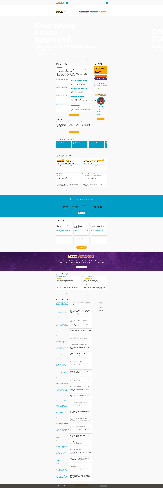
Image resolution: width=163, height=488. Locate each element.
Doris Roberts (84, 88)
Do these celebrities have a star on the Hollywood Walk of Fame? (61, 125)
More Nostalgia (74, 132)
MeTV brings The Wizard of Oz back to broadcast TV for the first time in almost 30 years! (100, 89)
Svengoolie (100, 71)
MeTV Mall (95, 14)
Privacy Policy (86, 485)
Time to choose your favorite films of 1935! (99, 232)
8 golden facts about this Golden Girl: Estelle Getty (66, 165)
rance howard (79, 80)
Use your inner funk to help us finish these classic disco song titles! (80, 430)
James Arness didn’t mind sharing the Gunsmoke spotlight (80, 348)
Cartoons (100, 106)
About (101, 304)
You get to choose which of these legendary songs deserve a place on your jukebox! (99, 226)
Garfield (97, 114)
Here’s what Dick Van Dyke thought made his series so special (79, 384)
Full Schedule (100, 75)
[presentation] (67, 3)
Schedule (57, 14)
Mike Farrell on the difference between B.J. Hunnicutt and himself (79, 325)
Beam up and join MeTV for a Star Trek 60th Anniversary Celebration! (71, 70)
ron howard (73, 80)
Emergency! (87, 278)
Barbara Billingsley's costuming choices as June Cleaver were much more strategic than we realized (80, 311)
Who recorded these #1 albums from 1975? (81, 238)
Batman (100, 72)
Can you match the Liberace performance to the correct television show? (63, 240)
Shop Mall (94, 11)
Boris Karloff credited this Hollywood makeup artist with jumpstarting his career (79, 365)
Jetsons (97, 112)
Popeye (97, 109)
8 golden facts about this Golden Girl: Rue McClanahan (67, 168)
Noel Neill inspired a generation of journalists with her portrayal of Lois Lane (80, 360)
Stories (70, 14)
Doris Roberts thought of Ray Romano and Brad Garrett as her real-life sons (79, 436)
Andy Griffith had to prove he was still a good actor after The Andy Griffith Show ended (79, 379)
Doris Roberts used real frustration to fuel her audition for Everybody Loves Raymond (79, 406)
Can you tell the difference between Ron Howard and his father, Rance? (80, 83)
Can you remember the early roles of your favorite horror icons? (80, 453)
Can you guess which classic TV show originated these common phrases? (80, 442)
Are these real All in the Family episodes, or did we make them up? (81, 99)
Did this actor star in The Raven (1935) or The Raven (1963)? (63, 226)
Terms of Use (101, 310)
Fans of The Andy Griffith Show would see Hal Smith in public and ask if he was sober (81, 107)
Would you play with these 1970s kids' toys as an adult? (80, 465)
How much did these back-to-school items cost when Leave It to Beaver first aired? (80, 459)
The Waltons (61, 278)
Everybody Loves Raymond (75, 88)
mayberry (85, 80)
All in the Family (74, 96)
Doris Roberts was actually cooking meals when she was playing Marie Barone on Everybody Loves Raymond (80, 303)
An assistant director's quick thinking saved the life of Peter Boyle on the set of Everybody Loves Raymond (80, 476)
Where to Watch (100, 78)
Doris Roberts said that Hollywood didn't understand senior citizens (80, 91)
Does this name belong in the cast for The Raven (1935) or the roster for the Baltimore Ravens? (99, 241)
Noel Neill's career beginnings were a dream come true (80, 331)
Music (82, 14)
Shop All (81, 212)
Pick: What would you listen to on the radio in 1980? (79, 424)
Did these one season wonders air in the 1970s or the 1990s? (63, 234)
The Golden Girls (63, 160)
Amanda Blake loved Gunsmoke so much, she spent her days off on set (79, 396)
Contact (102, 11)
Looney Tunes (99, 108)
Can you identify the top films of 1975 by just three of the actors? (79, 470)
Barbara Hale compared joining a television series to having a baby (80, 390)
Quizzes (76, 14)
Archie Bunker (81, 96)
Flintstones (98, 111)
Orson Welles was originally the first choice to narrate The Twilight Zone (79, 319)
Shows (64, 14)
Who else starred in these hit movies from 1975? (74, 125)
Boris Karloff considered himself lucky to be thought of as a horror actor (79, 372)
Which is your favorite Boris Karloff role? (81, 232)
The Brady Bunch (93, 143)
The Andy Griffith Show (75, 105)
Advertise (100, 307)
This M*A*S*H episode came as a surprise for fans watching (80, 419)
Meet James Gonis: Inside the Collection (78, 401)
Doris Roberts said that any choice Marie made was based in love (79, 412)
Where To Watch (84, 11)
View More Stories (74, 114)
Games (88, 14)
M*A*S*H (60, 175)
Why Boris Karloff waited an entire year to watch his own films (80, 342)
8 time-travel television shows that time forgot (86, 125)
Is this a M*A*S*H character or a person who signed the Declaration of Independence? (80, 226)
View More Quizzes (81, 247)
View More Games (81, 266)
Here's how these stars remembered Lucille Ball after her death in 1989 (80, 337)
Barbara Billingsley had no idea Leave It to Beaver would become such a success (80, 447)
